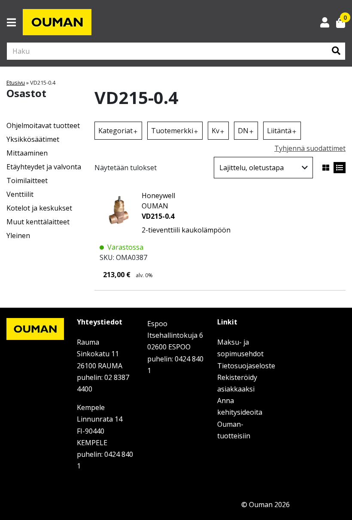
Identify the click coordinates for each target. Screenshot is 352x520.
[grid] (326, 167)
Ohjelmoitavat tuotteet (43, 125)
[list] (340, 167)
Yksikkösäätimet (32, 139)
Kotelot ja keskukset (39, 208)
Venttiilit (19, 194)
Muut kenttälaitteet (38, 221)
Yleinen (18, 235)
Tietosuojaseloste (246, 365)
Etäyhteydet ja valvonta (43, 166)
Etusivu (15, 82)
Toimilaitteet (27, 180)
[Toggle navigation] (15, 22)
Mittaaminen (27, 153)
